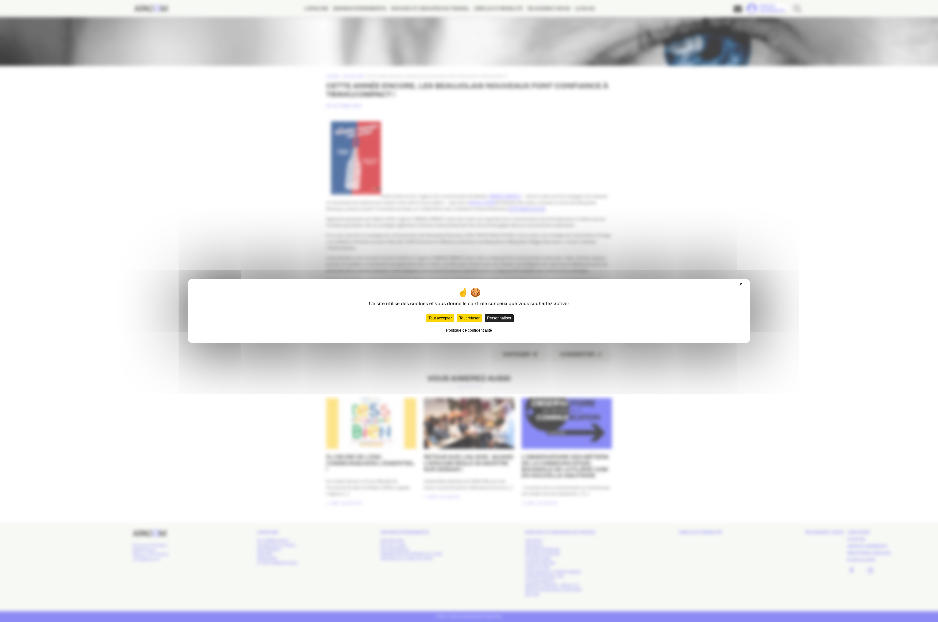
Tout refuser (469, 318)
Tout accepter (440, 318)
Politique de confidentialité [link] (469, 330)
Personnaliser (499, 318)
